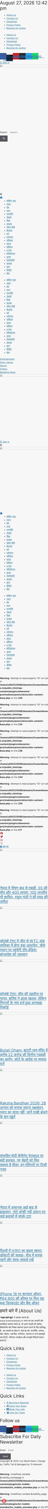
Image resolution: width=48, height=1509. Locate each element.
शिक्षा (8, 220)
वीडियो (9, 270)
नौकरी (9, 217)
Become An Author (16, 28)
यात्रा (9, 243)
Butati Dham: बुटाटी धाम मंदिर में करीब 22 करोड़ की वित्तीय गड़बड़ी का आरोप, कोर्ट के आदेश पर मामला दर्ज (24, 1057)
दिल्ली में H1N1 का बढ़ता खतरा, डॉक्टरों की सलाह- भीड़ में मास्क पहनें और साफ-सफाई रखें (21, 1255)
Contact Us (12, 18)
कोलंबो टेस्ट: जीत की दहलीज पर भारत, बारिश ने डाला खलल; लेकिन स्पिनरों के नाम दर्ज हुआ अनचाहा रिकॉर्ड (23, 1000)
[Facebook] (24, 833)
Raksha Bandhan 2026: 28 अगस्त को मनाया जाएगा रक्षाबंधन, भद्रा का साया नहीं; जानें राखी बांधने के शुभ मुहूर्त (23, 1110)
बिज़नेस (9, 230)
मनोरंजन (10, 237)
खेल (8, 273)
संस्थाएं (9, 263)
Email (3, 1450)
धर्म (8, 233)
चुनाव (9, 257)
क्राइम (9, 224)
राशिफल (10, 240)
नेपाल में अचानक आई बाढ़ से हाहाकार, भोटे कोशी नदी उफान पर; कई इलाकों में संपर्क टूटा (23, 1212)
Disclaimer (12, 21)
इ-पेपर (9, 250)
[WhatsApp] (24, 840)
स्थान (9, 204)
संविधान (10, 247)
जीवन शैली (11, 227)
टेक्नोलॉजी (11, 260)
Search (3, 132)
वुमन (8, 266)
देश (8, 207)
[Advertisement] (24, 167)
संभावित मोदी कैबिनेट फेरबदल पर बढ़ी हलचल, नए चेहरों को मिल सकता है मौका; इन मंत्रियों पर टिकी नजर (23, 1162)
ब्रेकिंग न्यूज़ (11, 201)
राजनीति (10, 214)
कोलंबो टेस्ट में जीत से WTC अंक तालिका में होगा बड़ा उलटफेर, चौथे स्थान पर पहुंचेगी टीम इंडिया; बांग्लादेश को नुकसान (22, 948)
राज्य (8, 210)
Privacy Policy (14, 25)
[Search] (4, 139)
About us (11, 15)
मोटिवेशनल (11, 253)
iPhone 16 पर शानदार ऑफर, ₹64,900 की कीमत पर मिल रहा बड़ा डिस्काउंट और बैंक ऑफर (22, 1298)
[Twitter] (24, 836)
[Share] (24, 843)
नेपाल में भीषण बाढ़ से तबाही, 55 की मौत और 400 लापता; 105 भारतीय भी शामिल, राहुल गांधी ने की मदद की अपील (24, 895)
